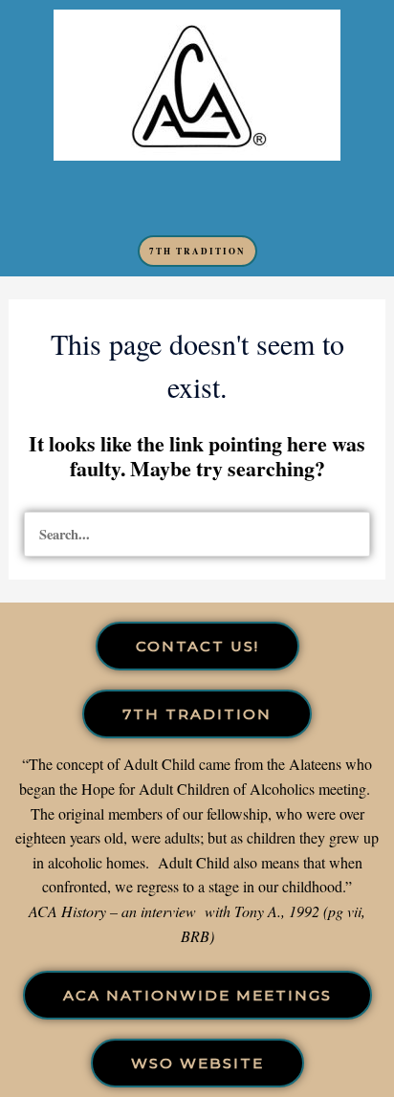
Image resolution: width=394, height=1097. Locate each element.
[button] (197, 198)
